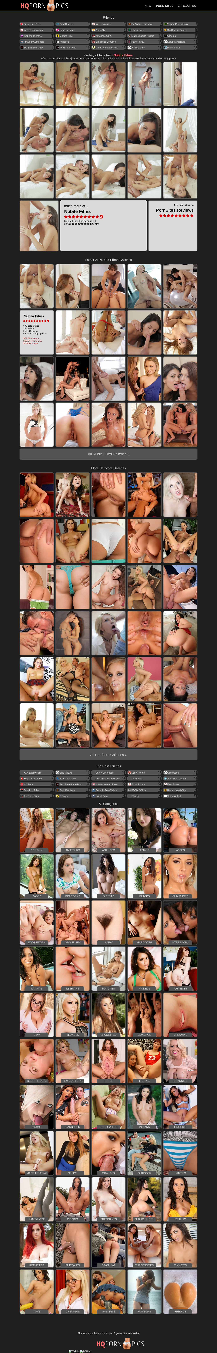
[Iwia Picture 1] (37, 84)
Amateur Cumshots (34, 41)
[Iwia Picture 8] (108, 130)
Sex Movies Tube (33, 778)
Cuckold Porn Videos (106, 790)
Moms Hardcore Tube (106, 47)
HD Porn (28, 784)
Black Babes (173, 47)
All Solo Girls (138, 47)
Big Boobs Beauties (105, 41)
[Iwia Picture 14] (144, 176)
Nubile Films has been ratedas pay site (81, 214)
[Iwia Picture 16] (39, 225)
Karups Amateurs (176, 41)
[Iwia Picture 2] (72, 84)
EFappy (135, 796)
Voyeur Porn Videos (177, 24)
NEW (148, 5)
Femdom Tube (31, 790)
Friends (108, 17)
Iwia (102, 55)
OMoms (171, 36)
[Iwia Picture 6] (37, 130)
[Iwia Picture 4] (144, 84)
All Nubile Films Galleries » (108, 454)
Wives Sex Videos (33, 30)
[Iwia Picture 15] (180, 176)
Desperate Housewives (107, 778)
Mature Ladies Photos (142, 36)
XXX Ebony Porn (32, 772)
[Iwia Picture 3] (108, 84)
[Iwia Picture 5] (180, 84)
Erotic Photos (138, 784)
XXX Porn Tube (68, 778)
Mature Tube (66, 36)
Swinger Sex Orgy (33, 47)
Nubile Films (123, 55)
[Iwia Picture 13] (108, 176)
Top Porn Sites (31, 796)
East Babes (173, 784)
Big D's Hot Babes (176, 30)
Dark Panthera (67, 790)
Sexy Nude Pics (32, 24)
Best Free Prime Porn (71, 784)
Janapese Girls (103, 36)
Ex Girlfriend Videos (141, 24)
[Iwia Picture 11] (37, 176)
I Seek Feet (137, 30)
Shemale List (174, 796)
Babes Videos (67, 30)
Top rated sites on (175, 208)
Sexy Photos (138, 772)
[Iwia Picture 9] (144, 130)
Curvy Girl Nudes (104, 772)
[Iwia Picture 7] (72, 130)
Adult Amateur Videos (106, 784)
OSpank (64, 796)
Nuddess (64, 41)
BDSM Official (138, 790)
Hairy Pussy (137, 41)
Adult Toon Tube (68, 47)
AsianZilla (100, 30)
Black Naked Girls (176, 790)
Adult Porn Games (176, 778)
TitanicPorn (137, 778)
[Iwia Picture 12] (72, 176)
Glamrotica (173, 772)
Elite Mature (66, 772)
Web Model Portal (33, 36)
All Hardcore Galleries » (108, 755)
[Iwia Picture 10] (180, 130)
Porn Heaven (66, 24)
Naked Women (103, 24)
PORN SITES (164, 5)
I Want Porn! (101, 796)
